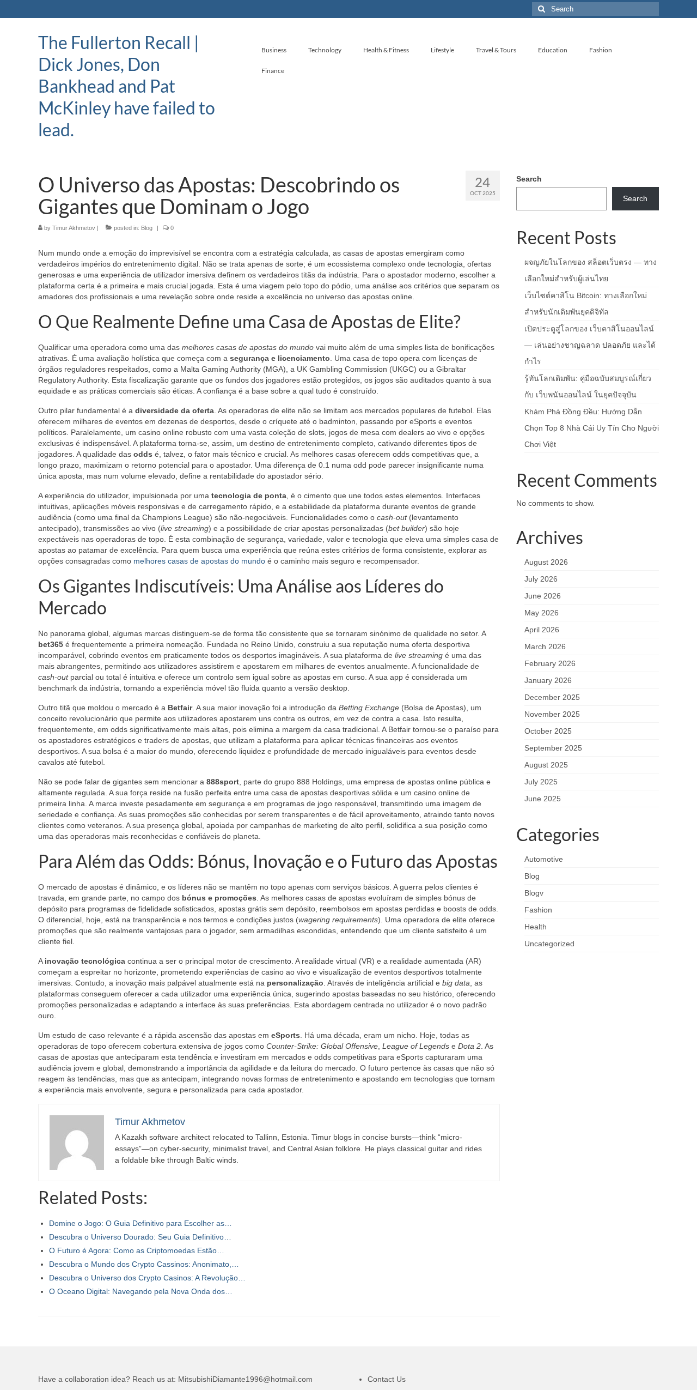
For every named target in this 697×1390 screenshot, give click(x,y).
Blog (146, 228)
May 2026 (541, 612)
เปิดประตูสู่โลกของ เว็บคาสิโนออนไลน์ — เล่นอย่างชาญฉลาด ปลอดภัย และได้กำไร (590, 345)
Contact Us (387, 1379)
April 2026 (541, 629)
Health (535, 926)
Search (529, 178)
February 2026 (550, 663)
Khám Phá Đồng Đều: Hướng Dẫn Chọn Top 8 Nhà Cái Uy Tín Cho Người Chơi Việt (591, 428)
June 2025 (542, 798)
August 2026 (546, 562)
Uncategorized (549, 943)
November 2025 (552, 714)
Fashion (538, 909)
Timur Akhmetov (73, 228)
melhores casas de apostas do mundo (199, 561)
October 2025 (548, 731)
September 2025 (553, 748)
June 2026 (542, 595)
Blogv (533, 893)
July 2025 (541, 781)
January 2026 (548, 680)
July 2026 (541, 579)
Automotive (543, 859)
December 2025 (552, 697)
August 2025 (546, 764)
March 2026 (545, 646)
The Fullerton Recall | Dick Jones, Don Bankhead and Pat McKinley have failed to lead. (126, 86)
